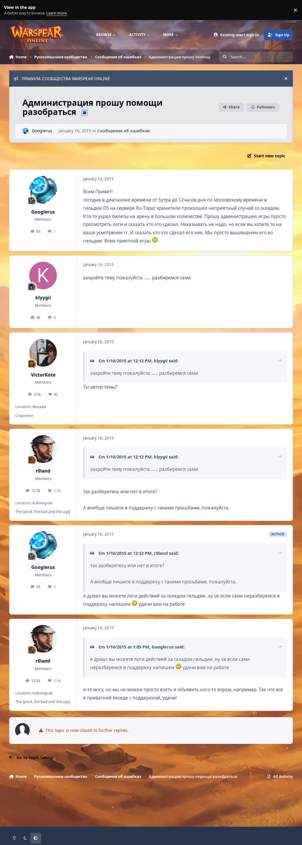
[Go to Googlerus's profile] (25, 131)
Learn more (11, 10)
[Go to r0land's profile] (43, 449)
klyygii (43, 298)
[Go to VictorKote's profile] (43, 353)
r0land (43, 471)
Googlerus (42, 130)
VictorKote (43, 375)
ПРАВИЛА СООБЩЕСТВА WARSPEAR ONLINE (66, 78)
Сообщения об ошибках (123, 130)
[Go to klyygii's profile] (43, 275)
